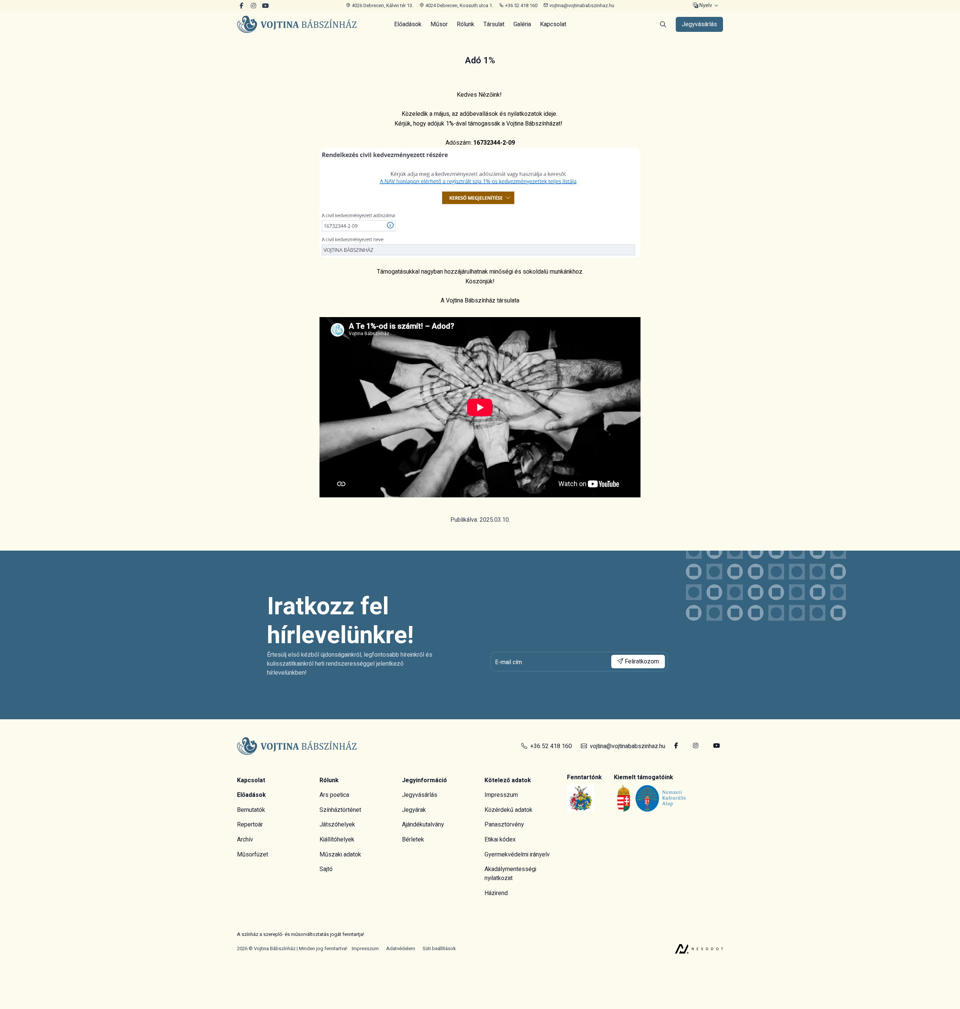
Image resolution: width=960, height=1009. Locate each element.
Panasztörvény (504, 824)
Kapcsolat (553, 24)
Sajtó (326, 869)
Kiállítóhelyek (337, 839)
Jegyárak (414, 809)
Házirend (496, 893)
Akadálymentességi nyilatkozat (510, 874)
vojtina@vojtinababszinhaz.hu (581, 5)
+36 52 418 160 (520, 5)
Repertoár (250, 824)
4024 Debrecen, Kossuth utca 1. (458, 5)
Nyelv (705, 5)
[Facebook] (241, 5)
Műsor (439, 24)
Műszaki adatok (340, 854)
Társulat (493, 24)
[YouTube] (253, 5)
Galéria (522, 24)
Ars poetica (334, 794)
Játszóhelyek (337, 824)
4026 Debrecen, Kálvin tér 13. (382, 5)
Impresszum (501, 794)
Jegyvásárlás (419, 794)
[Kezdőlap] (297, 24)
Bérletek (413, 839)
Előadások (408, 24)
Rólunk (465, 24)
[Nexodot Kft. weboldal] (699, 948)
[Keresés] (663, 24)
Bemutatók (251, 809)
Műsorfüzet (252, 854)
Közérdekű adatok (508, 809)
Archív (245, 839)
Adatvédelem (400, 948)
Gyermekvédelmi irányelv (517, 854)
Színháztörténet (340, 809)
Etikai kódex (500, 839)
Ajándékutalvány (423, 824)
